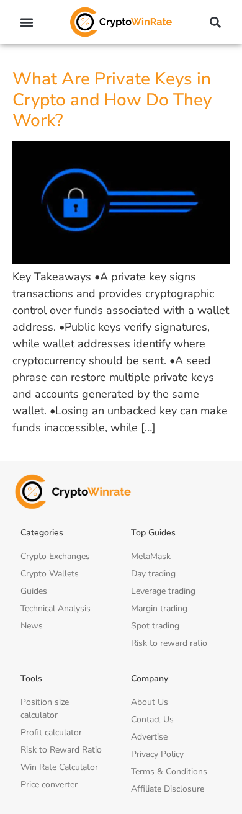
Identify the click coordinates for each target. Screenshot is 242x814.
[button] (27, 22)
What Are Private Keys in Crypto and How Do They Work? (112, 99)
